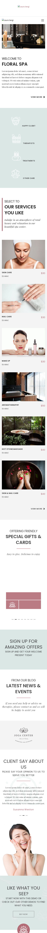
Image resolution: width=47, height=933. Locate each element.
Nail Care (7, 316)
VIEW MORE (37, 97)
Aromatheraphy (10, 405)
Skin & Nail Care (10, 493)
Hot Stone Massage (12, 449)
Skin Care (7, 272)
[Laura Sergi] (23, 6)
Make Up (6, 361)
